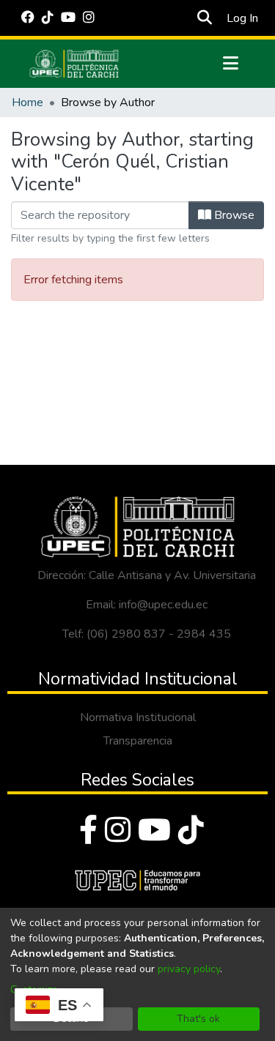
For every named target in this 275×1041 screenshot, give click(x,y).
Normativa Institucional (138, 717)
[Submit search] (205, 18)
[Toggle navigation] (231, 64)
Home (27, 102)
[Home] (74, 63)
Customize (34, 989)
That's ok (198, 1019)
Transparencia (137, 741)
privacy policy (189, 969)
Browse (232, 215)
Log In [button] (243, 18)
